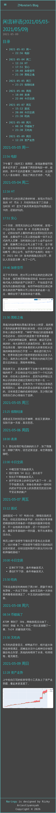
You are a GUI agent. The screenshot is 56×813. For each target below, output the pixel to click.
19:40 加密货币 (25, 70)
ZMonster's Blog (28, 5)
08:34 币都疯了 (25, 126)
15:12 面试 (22, 108)
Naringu (11, 801)
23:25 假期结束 (25, 84)
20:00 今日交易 (25, 112)
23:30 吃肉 (22, 116)
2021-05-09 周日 (20, 136)
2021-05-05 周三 (20, 80)
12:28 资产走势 (25, 140)
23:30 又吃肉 (23, 130)
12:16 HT (21, 63)
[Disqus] (28, 753)
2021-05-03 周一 (20, 49)
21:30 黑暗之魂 (25, 74)
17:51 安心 (22, 67)
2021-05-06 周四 (20, 90)
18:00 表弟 (22, 94)
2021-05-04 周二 (20, 59)
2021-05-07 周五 (20, 104)
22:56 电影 (22, 53)
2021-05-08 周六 (20, 122)
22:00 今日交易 (25, 98)
